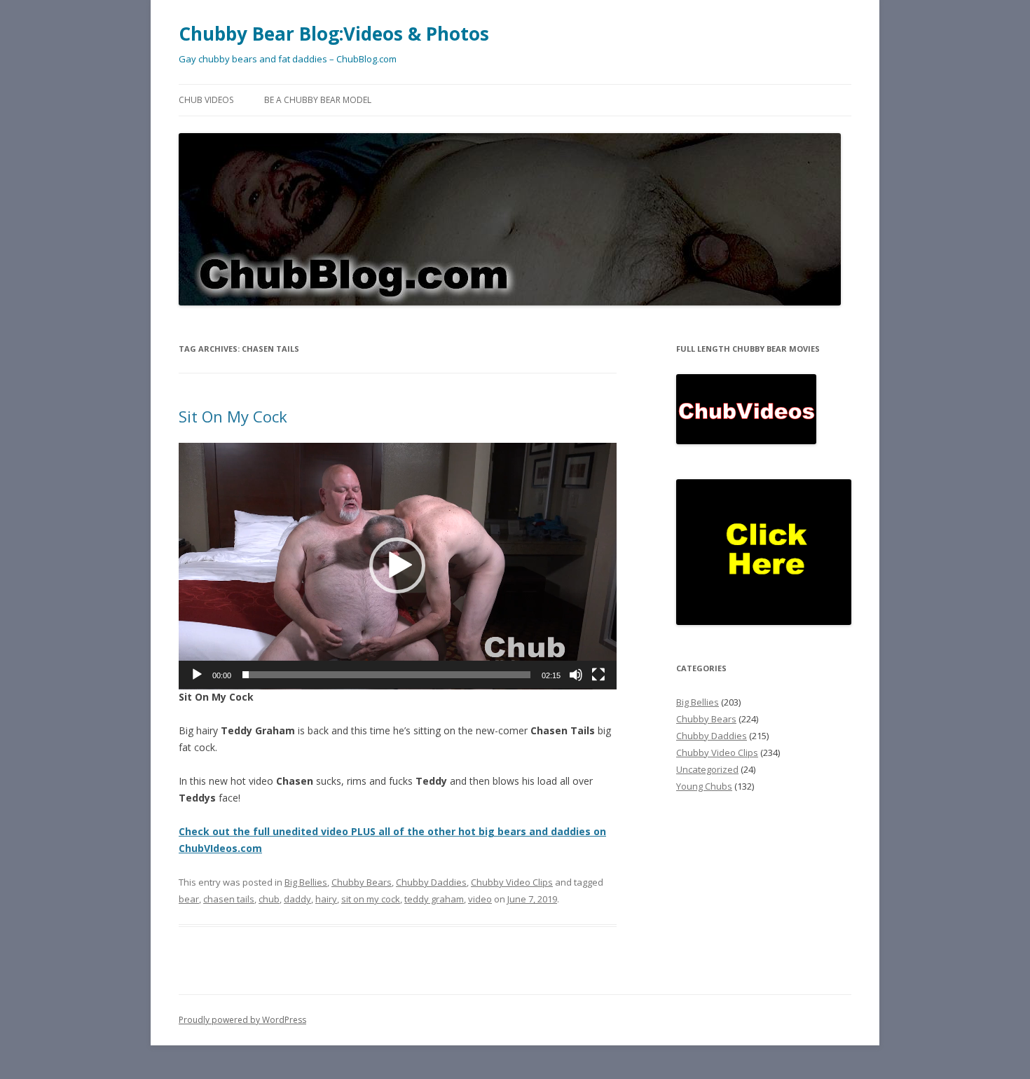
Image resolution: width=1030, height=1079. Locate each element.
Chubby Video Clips (512, 882)
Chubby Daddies (431, 882)
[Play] (197, 675)
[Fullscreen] (598, 675)
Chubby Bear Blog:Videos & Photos (334, 33)
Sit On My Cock (233, 416)
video (480, 899)
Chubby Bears (361, 882)
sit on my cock (370, 899)
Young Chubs (704, 786)
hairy (326, 899)
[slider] (386, 674)
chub (269, 899)
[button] (397, 565)
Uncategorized (707, 769)
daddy (297, 899)
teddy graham (434, 899)
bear (189, 899)
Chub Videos (206, 100)
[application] (398, 566)
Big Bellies (305, 882)
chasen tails (228, 899)
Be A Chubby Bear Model (317, 100)
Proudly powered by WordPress (242, 1020)
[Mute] (576, 675)
